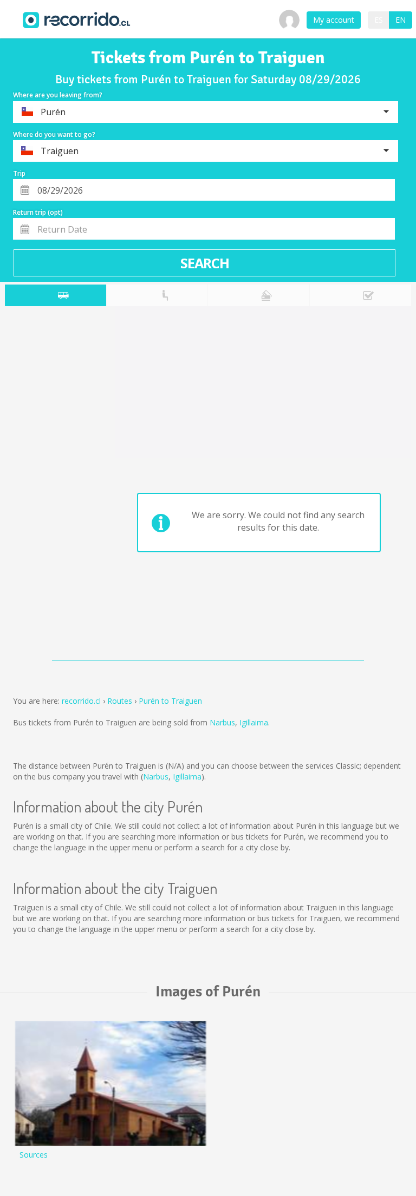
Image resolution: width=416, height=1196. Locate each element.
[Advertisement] (47, 485)
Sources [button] (34, 1154)
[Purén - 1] (110, 1083)
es (378, 20)
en (400, 20)
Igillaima (253, 722)
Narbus (222, 722)
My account (333, 20)
